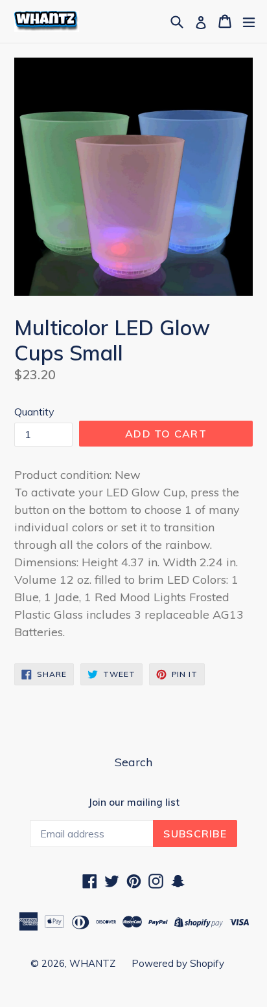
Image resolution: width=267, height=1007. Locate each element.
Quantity (34, 411)
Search (133, 762)
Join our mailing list (134, 802)
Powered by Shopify (178, 963)
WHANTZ (92, 963)
